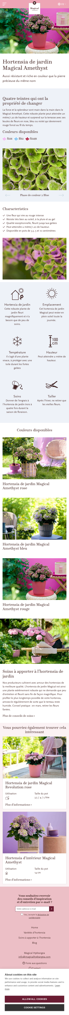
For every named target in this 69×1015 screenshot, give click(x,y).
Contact (36, 968)
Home (34, 927)
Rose (9, 138)
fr (62, 4)
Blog (34, 942)
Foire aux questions (36, 963)
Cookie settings (34, 1007)
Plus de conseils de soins (18, 715)
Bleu (21, 138)
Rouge (33, 138)
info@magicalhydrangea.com (34, 956)
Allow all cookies (34, 999)
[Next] (61, 195)
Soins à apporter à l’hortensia (34, 937)
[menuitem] (34, 927)
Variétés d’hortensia (34, 932)
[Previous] (7, 195)
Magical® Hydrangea (34, 8)
